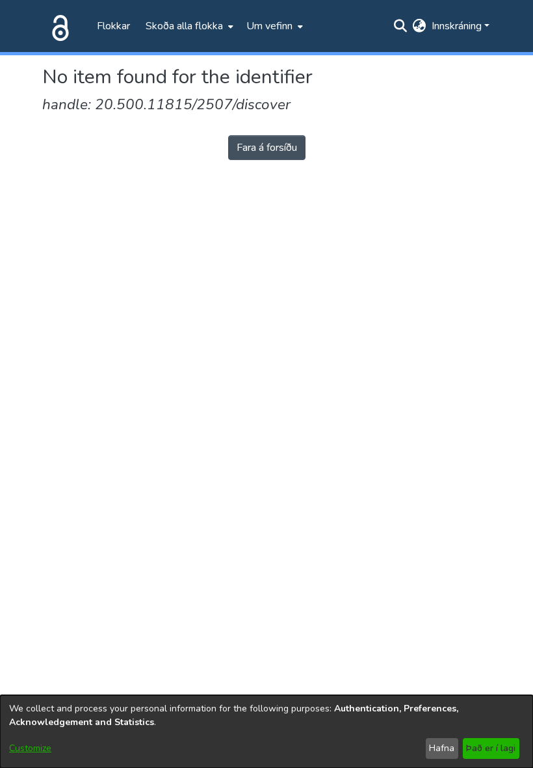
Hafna (441, 748)
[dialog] (266, 731)
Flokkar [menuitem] (113, 26)
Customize (30, 748)
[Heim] (57, 26)
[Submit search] (401, 26)
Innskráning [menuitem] (457, 26)
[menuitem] (188, 26)
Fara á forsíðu (267, 147)
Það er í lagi (490, 748)
